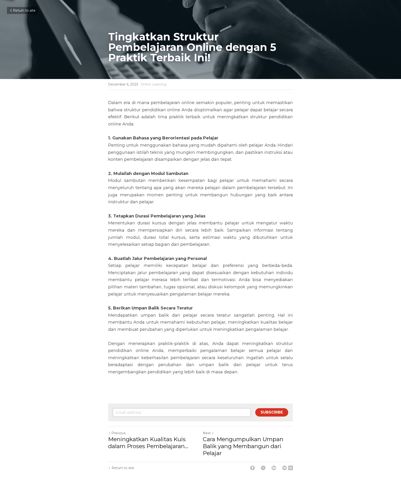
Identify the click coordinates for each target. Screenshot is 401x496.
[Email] (284, 468)
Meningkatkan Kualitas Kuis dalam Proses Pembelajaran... (148, 443)
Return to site (24, 10)
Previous (118, 433)
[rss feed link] (290, 468)
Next (207, 433)
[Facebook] (252, 468)
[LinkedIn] (274, 468)
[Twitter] (263, 468)
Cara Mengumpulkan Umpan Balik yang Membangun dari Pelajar (243, 446)
